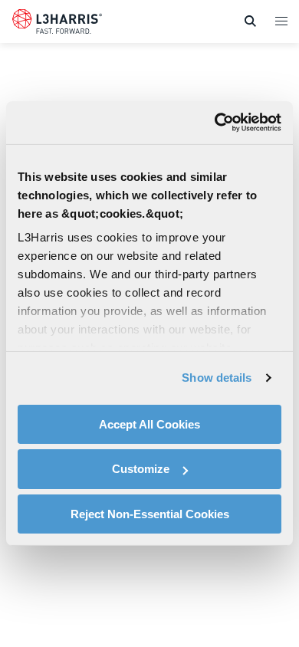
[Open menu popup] (280, 21)
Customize (140, 468)
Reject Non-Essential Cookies (150, 514)
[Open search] (250, 21)
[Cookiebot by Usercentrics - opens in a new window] (215, 123)
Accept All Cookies (149, 423)
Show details (216, 377)
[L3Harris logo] (57, 24)
